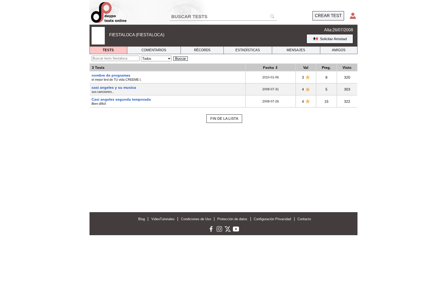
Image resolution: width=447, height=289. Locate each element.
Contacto (304, 219)
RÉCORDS (202, 50)
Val (305, 67)
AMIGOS (339, 50)
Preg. (326, 67)
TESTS (108, 50)
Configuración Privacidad (272, 219)
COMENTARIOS (153, 50)
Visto (347, 67)
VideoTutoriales (163, 219)
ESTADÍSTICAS (247, 50)
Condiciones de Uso (196, 219)
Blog (141, 219)
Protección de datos (232, 219)
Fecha (270, 67)
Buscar (180, 59)
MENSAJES (296, 50)
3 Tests (98, 67)
